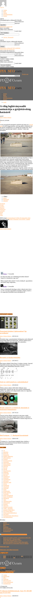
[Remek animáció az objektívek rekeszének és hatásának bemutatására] (8, 404)
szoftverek (5, 488)
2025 (4, 557)
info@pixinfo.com (10, 570)
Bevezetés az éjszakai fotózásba (10, 357)
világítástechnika (7, 501)
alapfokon (5, 452)
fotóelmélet (6, 462)
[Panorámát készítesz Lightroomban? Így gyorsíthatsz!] (8, 328)
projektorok (6, 485)
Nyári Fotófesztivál (8, 530)
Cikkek (5, 13)
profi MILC (6, 514)
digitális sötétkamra (8, 456)
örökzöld (5, 201)
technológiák (6, 491)
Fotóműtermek (7, 531)
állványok (5, 453)
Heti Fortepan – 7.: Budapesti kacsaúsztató (14, 435)
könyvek (5, 475)
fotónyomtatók (7, 463)
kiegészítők (6, 473)
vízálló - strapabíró (8, 508)
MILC (4, 525)
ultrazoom (5, 505)
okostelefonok (6, 479)
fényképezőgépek (7, 460)
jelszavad (17, 23)
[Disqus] (16, 250)
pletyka (5, 484)
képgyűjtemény (7, 471)
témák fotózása (7, 492)
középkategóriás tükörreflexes (10, 515)
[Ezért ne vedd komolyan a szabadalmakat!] (8, 378)
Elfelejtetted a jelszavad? (6, 26)
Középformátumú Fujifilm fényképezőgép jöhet (18, 218)
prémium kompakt (7, 507)
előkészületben (7, 458)
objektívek (5, 478)
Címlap (5, 10)
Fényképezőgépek (7, 14)
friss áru (5, 468)
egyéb (4, 102)
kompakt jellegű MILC (9, 510)
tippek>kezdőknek (8, 497)
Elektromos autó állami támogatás (9, 549)
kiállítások (5, 472)
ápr (14, 557)
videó (4, 500)
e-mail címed (18, 31)
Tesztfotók (5, 494)
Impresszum (6, 524)
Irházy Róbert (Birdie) (5, 117)
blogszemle (6, 199)
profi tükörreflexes (7, 517)
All (4, 450)
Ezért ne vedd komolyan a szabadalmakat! (14, 382)
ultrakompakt (6, 502)
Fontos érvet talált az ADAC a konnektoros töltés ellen (17, 537)
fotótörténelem (6, 465)
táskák (4, 489)
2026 (4, 556)
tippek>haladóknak (8, 495)
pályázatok (6, 481)
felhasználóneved (19, 21)
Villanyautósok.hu (22, 534)
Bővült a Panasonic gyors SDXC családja (19, 219)
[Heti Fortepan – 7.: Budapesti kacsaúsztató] (8, 432)
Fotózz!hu (5, 527)
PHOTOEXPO (7, 528)
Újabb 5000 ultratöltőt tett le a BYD (12, 540)
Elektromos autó (4, 546)
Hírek (4, 11)
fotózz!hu (5, 466)
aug (22, 556)
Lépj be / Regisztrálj (8, 37)
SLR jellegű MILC (8, 511)
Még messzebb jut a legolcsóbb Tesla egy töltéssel (15, 543)
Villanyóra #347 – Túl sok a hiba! (11, 539)
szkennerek (6, 486)
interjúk (5, 469)
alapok (5, 198)
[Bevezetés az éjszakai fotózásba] (8, 354)
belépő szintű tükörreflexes (10, 513)
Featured (5, 459)
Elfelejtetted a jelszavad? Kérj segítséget (10, 48)
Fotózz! (5, 16)
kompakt (5, 504)
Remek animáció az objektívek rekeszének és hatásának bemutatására (14, 408)
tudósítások (6, 498)
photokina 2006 (7, 482)
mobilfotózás (6, 476)
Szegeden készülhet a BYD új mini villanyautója (15, 542)
